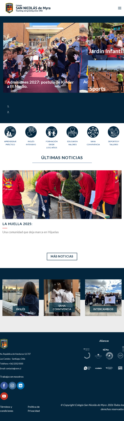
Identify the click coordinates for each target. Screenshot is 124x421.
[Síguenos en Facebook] (4, 385)
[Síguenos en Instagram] (12, 385)
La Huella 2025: (17, 224)
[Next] (15, 96)
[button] (120, 8)
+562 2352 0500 (16, 363)
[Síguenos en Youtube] (4, 396)
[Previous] (6, 96)
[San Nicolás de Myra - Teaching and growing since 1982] (27, 8)
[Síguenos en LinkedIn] (20, 385)
